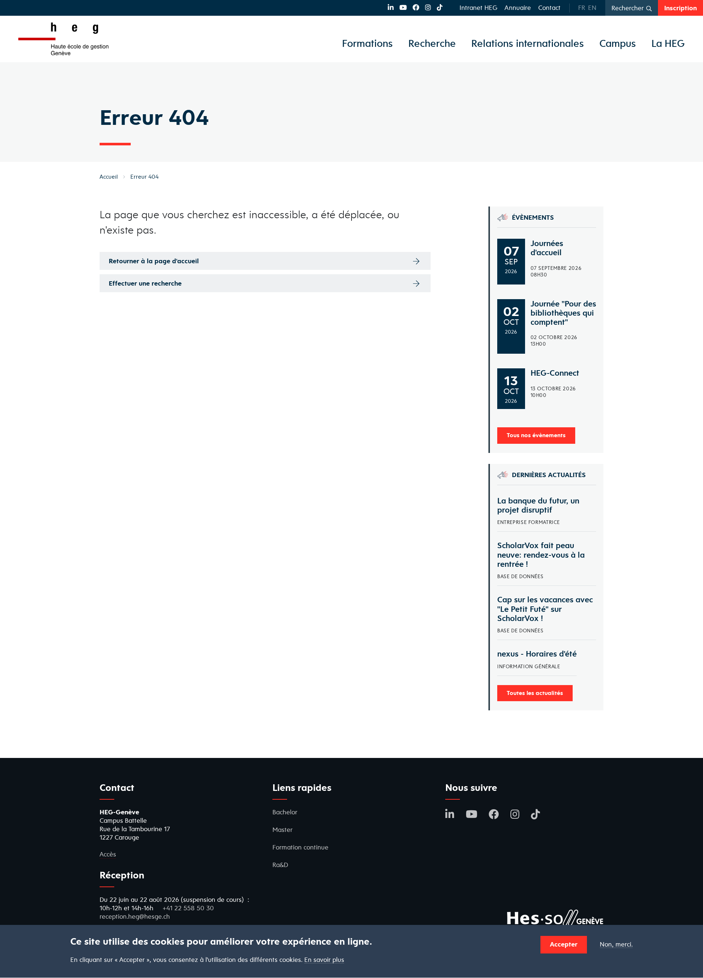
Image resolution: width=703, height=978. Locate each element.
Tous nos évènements (536, 435)
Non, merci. (616, 944)
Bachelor (284, 812)
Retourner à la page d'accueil (154, 260)
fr (581, 7)
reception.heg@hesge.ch (135, 916)
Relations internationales (527, 43)
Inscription (680, 7)
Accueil (109, 177)
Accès (108, 854)
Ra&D (280, 864)
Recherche (432, 43)
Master (282, 829)
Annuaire (518, 7)
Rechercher (627, 8)
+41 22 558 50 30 (188, 908)
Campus (617, 43)
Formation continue (300, 847)
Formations (367, 43)
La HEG (668, 43)
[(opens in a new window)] (391, 7)
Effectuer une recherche (145, 283)
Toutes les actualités (535, 693)
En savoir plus (324, 959)
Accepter (563, 944)
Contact (549, 7)
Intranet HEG (478, 7)
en (592, 7)
